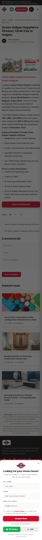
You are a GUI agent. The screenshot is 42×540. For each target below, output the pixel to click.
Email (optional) (10, 501)
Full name (7, 482)
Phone (5, 491)
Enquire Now (21, 519)
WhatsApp (13, 529)
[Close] (21, 270)
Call (31, 529)
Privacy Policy (19, 511)
